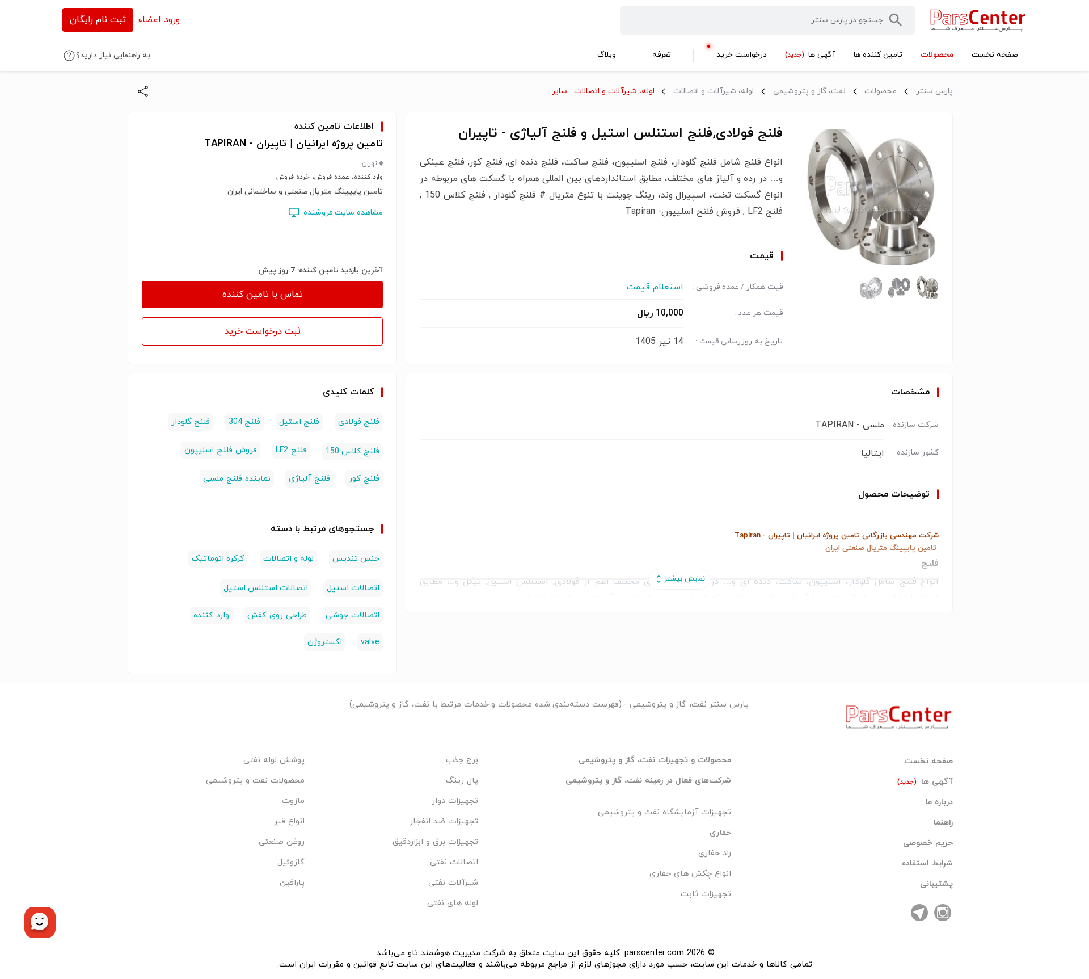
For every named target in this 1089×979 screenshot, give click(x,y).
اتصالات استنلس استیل (265, 588)
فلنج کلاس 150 (352, 451)
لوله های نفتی (452, 903)
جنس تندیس (355, 559)
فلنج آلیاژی (309, 479)
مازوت (293, 801)
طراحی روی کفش (277, 615)
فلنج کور (364, 479)
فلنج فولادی (358, 422)
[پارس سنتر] (978, 20)
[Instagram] (942, 912)
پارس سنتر (934, 91)
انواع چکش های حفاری (690, 874)
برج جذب (462, 760)
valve (370, 642)
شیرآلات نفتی (453, 883)
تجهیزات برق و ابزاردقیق (435, 842)
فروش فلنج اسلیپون (220, 450)
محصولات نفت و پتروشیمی (255, 781)
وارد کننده (211, 615)
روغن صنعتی (282, 842)
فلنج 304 (244, 422)
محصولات (880, 91)
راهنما (943, 823)
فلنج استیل (299, 422)
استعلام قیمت (655, 287)
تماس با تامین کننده (262, 294)
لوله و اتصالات (288, 559)
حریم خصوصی (928, 843)
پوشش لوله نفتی (274, 760)
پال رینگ (462, 781)
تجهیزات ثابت (706, 894)
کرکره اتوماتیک (218, 559)
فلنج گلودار (190, 422)
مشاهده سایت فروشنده (343, 212)
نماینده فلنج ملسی (237, 479)
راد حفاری (714, 853)
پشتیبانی (936, 884)
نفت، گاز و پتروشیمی (809, 91)
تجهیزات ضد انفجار (444, 821)
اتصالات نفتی (454, 862)
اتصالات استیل (353, 588)
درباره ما (939, 802)
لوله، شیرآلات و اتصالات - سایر (603, 91)
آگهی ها (925, 782)
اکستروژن (324, 642)
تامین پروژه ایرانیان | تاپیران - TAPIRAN (293, 144)
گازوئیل (291, 862)
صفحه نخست (928, 761)
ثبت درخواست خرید (263, 331)
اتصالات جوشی (352, 615)
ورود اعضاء (159, 20)
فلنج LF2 (291, 450)
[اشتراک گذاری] (143, 91)
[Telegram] (919, 912)
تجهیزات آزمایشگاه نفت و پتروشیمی (664, 812)
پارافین (292, 883)
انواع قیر (289, 821)
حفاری (720, 833)
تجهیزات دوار (455, 801)
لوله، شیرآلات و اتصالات (713, 91)
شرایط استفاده (927, 863)
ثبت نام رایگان (98, 20)
